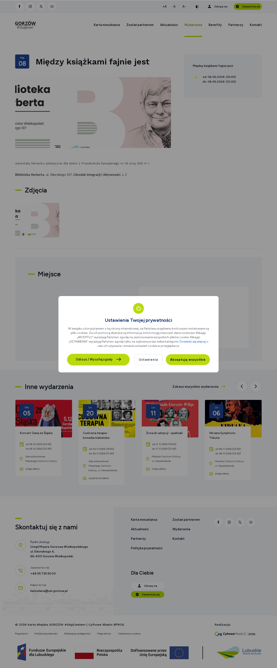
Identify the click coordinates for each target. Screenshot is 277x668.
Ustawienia (148, 360)
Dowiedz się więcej (193, 341)
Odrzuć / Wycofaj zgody (94, 359)
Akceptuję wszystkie (188, 360)
